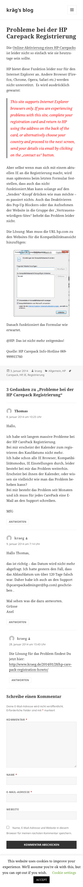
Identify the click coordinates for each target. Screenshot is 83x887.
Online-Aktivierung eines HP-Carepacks (44, 47)
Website (12, 809)
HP (64, 371)
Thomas (21, 411)
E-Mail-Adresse (19, 792)
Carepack (12, 375)
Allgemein (54, 371)
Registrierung (36, 375)
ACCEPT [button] (41, 880)
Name (11, 775)
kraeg (38, 371)
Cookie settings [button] (64, 872)
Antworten (17, 522)
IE (25, 375)
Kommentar (16, 720)
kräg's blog (19, 9)
